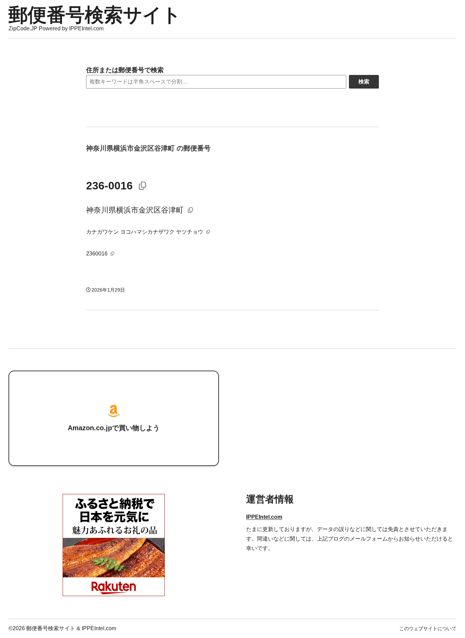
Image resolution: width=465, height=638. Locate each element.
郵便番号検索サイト (95, 15)
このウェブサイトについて (427, 628)
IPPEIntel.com (264, 517)
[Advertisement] (351, 418)
